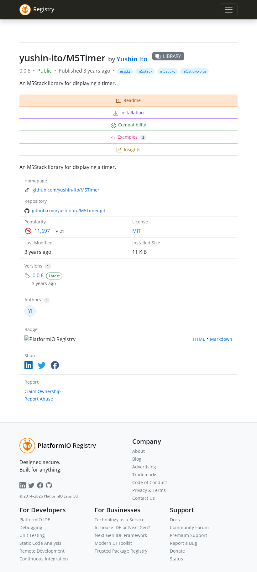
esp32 (125, 71)
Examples (131, 137)
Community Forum (189, 527)
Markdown (221, 339)
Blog (136, 459)
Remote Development (42, 551)
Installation (132, 112)
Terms (159, 490)
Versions (33, 266)
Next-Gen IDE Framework (121, 535)
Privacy (139, 490)
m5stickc (167, 71)
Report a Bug (183, 543)
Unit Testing (32, 535)
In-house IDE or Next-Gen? (122, 527)
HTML (199, 339)
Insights (132, 149)
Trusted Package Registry (121, 551)
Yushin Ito (132, 59)
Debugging (30, 527)
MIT (136, 230)
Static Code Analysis (40, 543)
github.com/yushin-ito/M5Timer (66, 190)
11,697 (42, 230)
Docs (175, 520)
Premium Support (188, 535)
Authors (32, 300)
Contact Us (143, 498)
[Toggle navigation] (229, 9)
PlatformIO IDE (34, 520)
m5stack (145, 71)
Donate (177, 551)
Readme (132, 100)
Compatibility (132, 125)
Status (176, 559)
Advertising (144, 467)
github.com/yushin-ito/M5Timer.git (68, 210)
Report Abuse (38, 399)
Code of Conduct (149, 482)
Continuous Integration (43, 559)
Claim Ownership (42, 391)
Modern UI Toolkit (113, 543)
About (138, 451)
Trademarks (144, 475)
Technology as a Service (119, 520)
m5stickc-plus (195, 71)
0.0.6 (38, 275)
